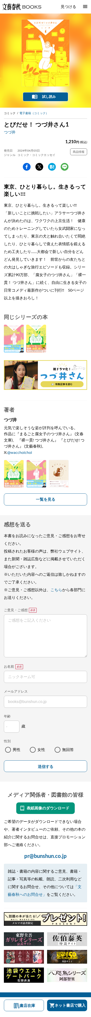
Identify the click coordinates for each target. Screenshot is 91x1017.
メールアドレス (16, 691)
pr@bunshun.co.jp (45, 856)
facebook (27, 167)
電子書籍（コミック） (34, 113)
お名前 (9, 666)
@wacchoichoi (19, 453)
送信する (45, 767)
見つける (68, 7)
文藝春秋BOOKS (21, 7)
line (64, 167)
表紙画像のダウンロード (48, 808)
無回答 (68, 750)
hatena (52, 167)
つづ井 (10, 132)
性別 (7, 741)
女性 (41, 750)
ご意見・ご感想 (16, 610)
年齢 (7, 716)
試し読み (49, 96)
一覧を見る (45, 499)
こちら (56, 590)
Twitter (39, 167)
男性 (16, 750)
